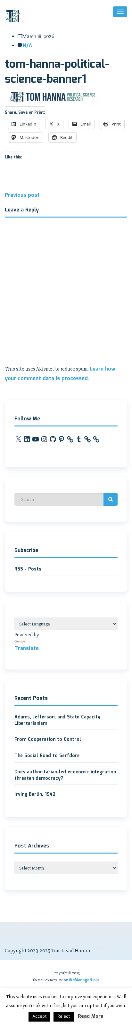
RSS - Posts (27, 569)
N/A (27, 46)
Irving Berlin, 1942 (34, 794)
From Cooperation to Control (47, 739)
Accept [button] (39, 1016)
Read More (90, 1016)
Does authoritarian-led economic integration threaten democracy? (65, 775)
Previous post (22, 195)
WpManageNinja (84, 980)
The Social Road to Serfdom (46, 755)
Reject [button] (63, 1016)
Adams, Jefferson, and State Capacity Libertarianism (57, 720)
